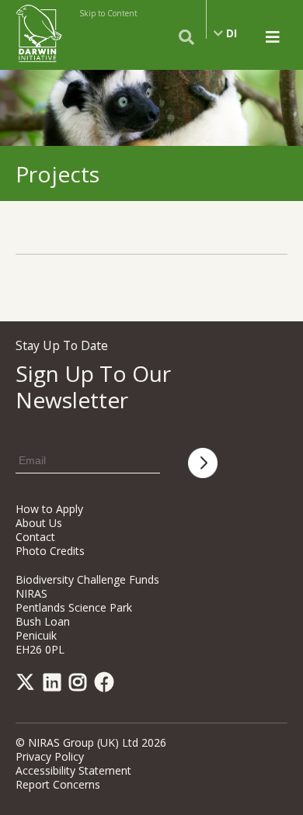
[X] (28, 685)
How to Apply (49, 508)
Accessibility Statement (73, 770)
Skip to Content (108, 13)
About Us (39, 522)
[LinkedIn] (55, 685)
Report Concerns (58, 784)
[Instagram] (80, 685)
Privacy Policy (50, 756)
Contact (35, 536)
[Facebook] (107, 685)
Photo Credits (50, 550)
